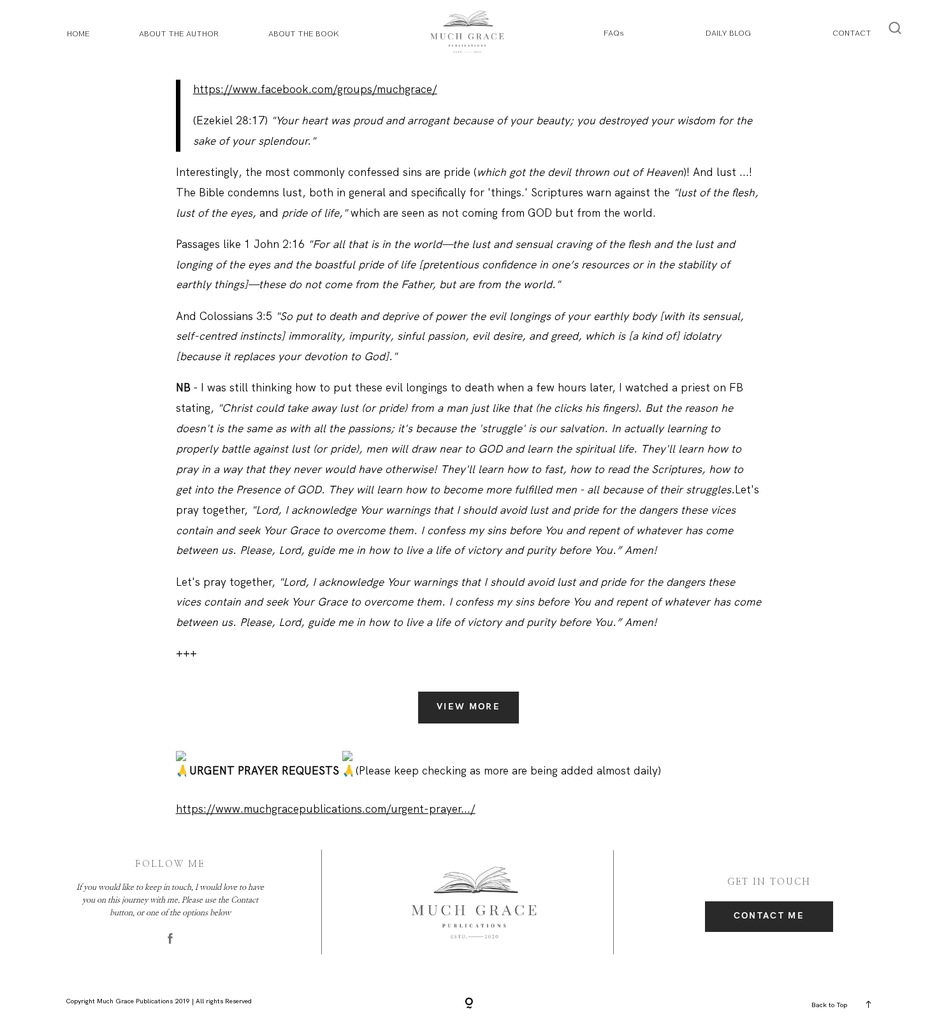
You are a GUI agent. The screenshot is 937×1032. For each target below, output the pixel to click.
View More (468, 707)
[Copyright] (468, 1003)
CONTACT (851, 32)
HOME (78, 33)
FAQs (614, 32)
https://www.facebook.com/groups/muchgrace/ (315, 89)
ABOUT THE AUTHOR (179, 33)
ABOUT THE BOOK (303, 33)
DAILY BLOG (728, 32)
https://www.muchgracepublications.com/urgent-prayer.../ (326, 809)
